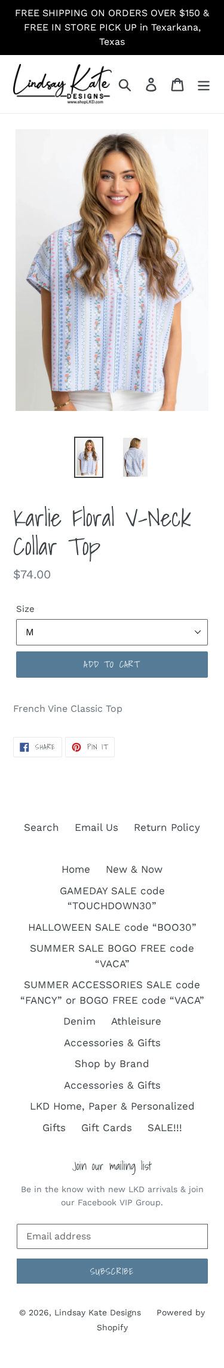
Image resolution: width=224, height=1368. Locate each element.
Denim (79, 1021)
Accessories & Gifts (112, 1043)
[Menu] (204, 84)
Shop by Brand (112, 1064)
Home (76, 869)
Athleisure (136, 1021)
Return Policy (167, 827)
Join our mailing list (112, 1166)
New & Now (134, 869)
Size (25, 609)
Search (41, 827)
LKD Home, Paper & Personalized (112, 1106)
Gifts (54, 1128)
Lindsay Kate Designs (97, 1312)
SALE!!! (165, 1128)
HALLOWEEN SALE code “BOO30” (112, 927)
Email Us (96, 827)
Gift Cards (106, 1128)
